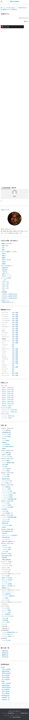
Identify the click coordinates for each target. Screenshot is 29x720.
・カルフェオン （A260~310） (9, 412)
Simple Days (24, 713)
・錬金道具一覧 (5, 699)
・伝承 (2, 247)
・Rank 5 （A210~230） (7, 395)
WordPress (11, 713)
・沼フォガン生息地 (6, 579)
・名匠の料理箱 (5, 677)
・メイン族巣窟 (5, 440)
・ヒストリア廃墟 (6, 505)
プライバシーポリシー (14, 711)
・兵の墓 (3, 438)
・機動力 (3, 257)
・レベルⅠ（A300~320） (8, 416)
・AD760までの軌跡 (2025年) (9, 298)
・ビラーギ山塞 (5, 575)
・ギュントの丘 (5, 600)
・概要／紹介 (4, 245)
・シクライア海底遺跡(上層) (8, 499)
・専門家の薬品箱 (6, 687)
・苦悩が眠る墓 (5, 537)
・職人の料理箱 (5, 675)
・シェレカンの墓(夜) (7, 497)
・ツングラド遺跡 (6, 549)
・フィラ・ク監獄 (6, 489)
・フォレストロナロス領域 (8, 493)
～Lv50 (4, 280)
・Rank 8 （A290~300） (7, 401)
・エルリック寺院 (6, 434)
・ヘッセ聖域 (4, 598)
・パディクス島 (5, 519)
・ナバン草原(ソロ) (6, 483)
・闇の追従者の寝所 (6, 555)
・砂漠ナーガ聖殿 (6, 454)
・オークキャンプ (6, 582)
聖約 (13, 373)
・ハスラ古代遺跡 (6, 436)
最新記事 (14, 187)
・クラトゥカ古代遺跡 (7, 507)
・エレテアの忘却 (6, 640)
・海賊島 (3, 448)
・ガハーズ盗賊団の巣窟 (7, 462)
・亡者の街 (4, 545)
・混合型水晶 (4, 657)
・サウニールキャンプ (7, 592)
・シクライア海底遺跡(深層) (8, 517)
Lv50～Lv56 (5, 282)
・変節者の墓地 (5, 479)
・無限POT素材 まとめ (7, 302)
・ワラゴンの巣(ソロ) (7, 634)
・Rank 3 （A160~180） (7, 391)
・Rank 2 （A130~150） (7, 389)
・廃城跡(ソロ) (5, 588)
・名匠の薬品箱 (5, 691)
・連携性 (3, 263)
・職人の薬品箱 (5, 689)
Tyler (27, 21)
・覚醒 (2, 249)
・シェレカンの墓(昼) (7, 495)
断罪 (17, 373)
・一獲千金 (4, 272)
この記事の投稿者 (6, 187)
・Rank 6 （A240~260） (7, 397)
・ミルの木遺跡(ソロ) (7, 513)
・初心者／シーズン (6, 276)
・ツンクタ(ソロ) (5, 539)
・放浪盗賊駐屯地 (6, 432)
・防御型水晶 (4, 652)
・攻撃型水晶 (4, 650)
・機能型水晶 (4, 655)
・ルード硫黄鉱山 (6, 487)
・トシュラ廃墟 (5, 470)
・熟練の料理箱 (5, 671)
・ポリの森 (4, 466)
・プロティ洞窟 (5, 474)
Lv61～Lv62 (5, 288)
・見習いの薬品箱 (6, 683)
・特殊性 (3, 261)
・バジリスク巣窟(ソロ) (7, 636)
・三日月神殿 (4, 464)
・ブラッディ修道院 (6, 584)
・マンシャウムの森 (6, 491)
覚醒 (17, 312)
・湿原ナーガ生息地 (6, 577)
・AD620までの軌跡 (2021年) (9, 294)
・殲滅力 (3, 255)
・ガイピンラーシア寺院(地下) (9, 535)
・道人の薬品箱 (5, 693)
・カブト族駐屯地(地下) (7, 446)
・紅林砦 (3, 527)
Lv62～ (4, 290)
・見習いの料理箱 (6, 669)
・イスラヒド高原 (6, 547)
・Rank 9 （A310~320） (7, 403)
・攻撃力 (3, 253)
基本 (13, 345)
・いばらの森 (4, 511)
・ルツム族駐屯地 (6, 594)
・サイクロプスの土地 (7, 616)
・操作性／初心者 (6, 259)
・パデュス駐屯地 (6, 468)
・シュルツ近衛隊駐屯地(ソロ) (9, 632)
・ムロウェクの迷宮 (6, 525)
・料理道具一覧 (5, 697)
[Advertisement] (14, 93)
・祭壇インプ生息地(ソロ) (8, 586)
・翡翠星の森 (4, 523)
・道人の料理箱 (5, 679)
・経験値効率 (4, 267)
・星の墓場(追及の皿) (7, 531)
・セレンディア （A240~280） (9, 409)
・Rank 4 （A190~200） (7, 393)
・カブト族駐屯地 (6, 430)
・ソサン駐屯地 (5, 444)
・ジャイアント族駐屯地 (7, 596)
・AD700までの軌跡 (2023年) (9, 296)
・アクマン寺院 (5, 503)
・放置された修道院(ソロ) (8, 541)
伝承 (13, 312)
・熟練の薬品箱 (5, 685)
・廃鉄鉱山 (4, 442)
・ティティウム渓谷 (6, 456)
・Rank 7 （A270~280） (7, 399)
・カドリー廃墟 (5, 460)
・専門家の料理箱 (6, 673)
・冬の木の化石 (5, 521)
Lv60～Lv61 (5, 286)
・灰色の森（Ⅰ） (6, 626)
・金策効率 (4, 269)
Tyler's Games (14, 1)
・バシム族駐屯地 (6, 452)
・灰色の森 (4, 533)
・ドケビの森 (4, 551)
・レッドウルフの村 (6, 481)
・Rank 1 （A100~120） (7, 387)
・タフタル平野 (5, 476)
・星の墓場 (4, 509)
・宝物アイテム (5, 274)
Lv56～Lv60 (5, 284)
